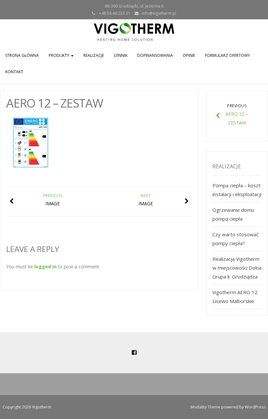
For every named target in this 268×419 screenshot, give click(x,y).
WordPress (255, 407)
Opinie (189, 55)
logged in (45, 266)
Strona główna (22, 55)
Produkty (59, 55)
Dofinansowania (155, 55)
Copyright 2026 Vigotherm (27, 407)
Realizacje (93, 55)
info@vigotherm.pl (159, 13)
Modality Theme (205, 407)
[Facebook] (134, 352)
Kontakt (14, 72)
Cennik (120, 55)
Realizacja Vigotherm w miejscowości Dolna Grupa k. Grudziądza (236, 268)
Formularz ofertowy (227, 55)
